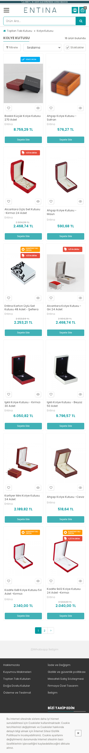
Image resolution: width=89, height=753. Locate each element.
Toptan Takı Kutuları (16, 679)
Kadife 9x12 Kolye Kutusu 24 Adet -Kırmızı (64, 591)
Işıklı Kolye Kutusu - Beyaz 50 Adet (64, 404)
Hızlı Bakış (38, 108)
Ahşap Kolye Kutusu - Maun (61, 212)
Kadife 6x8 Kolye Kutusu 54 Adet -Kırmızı (23, 592)
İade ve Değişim (59, 665)
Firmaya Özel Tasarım (63, 686)
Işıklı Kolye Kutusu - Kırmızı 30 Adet (22, 404)
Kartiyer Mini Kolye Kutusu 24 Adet (22, 497)
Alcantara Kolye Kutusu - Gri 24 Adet (64, 308)
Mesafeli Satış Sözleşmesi (66, 679)
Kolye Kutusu (45, 31)
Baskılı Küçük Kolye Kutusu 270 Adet (23, 118)
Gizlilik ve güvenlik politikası (67, 672)
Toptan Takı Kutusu (19, 31)
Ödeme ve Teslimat (17, 693)
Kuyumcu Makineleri (17, 672)
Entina (9, 124)
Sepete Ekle (23, 139)
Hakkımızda (11, 665)
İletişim (52, 693)
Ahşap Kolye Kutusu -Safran (61, 118)
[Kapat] (78, 733)
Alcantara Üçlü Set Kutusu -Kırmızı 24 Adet (22, 211)
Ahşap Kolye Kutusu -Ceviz (65, 497)
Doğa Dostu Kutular (16, 686)
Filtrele (13, 47)
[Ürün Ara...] (81, 21)
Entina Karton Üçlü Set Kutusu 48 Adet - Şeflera (21, 308)
